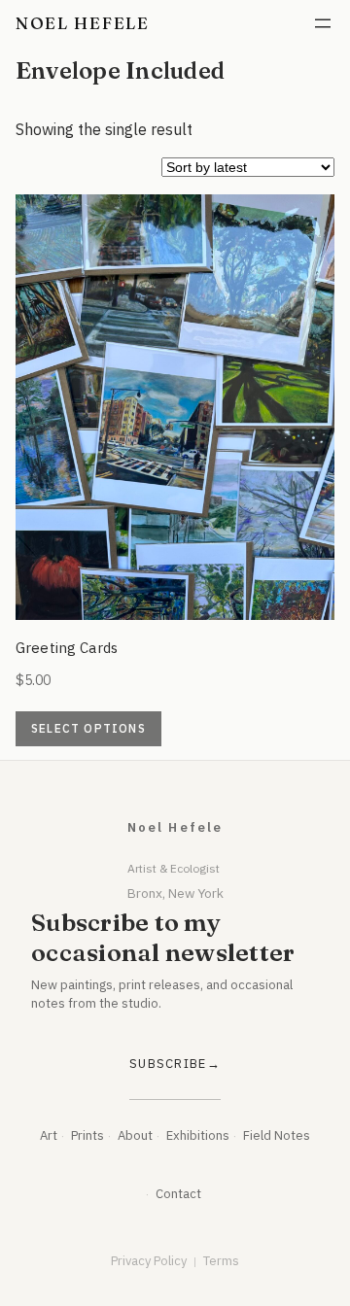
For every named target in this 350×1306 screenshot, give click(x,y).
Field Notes (276, 1135)
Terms (221, 1261)
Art (48, 1135)
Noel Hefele (83, 23)
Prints (87, 1135)
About (135, 1135)
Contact (178, 1194)
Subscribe (168, 1063)
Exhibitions (197, 1135)
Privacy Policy (149, 1261)
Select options (88, 728)
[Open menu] (322, 23)
